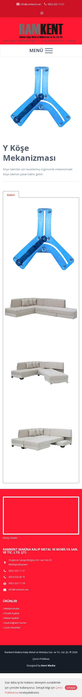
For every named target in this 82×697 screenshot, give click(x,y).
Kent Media (48, 665)
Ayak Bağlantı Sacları (15, 622)
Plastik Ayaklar (12, 613)
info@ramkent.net (30, 4)
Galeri (11, 195)
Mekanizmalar (12, 608)
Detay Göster (10, 537)
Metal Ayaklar (11, 618)
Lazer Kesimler (12, 627)
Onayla (71, 687)
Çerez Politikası (41, 659)
